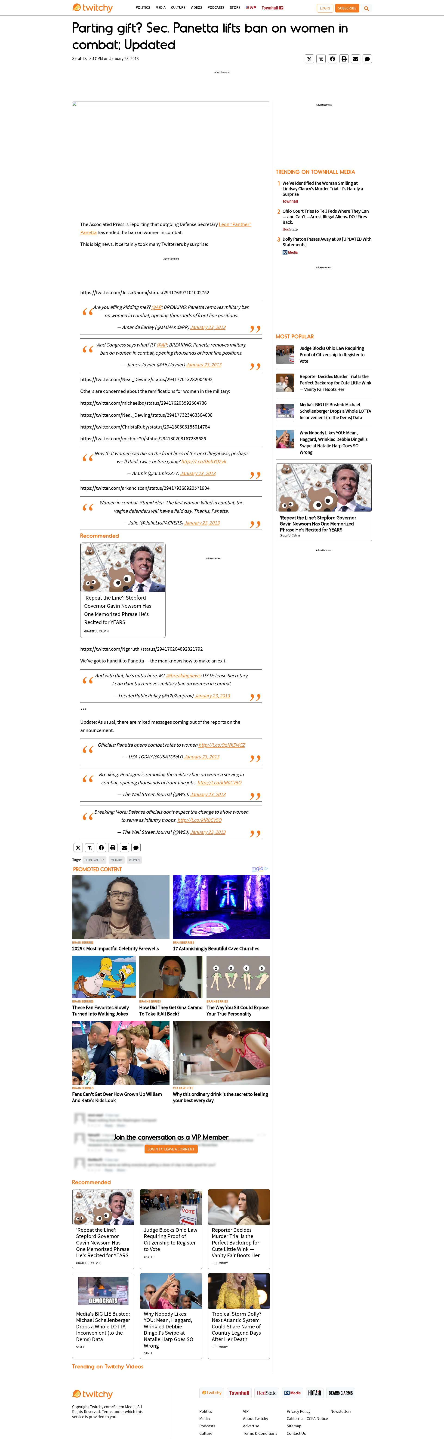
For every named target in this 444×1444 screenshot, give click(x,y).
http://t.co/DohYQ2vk (203, 462)
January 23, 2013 (207, 327)
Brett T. (149, 1257)
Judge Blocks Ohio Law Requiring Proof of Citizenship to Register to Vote (332, 355)
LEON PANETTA (94, 860)
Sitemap (294, 1426)
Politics (143, 8)
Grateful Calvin (96, 631)
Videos (196, 8)
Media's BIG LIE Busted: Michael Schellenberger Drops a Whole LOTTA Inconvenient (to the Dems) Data (103, 1327)
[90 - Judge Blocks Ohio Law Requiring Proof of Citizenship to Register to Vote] (285, 354)
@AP (156, 307)
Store (235, 8)
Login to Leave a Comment (171, 1149)
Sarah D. (79, 59)
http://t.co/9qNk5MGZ (221, 745)
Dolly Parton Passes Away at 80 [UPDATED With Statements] (327, 242)
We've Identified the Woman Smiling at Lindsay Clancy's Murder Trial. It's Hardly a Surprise (323, 189)
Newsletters (341, 1412)
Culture (178, 8)
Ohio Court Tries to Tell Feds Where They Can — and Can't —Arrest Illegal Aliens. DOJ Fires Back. (326, 217)
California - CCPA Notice (307, 1419)
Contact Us (296, 1434)
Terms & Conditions (260, 1434)
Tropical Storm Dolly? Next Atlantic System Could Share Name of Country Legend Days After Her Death (236, 1327)
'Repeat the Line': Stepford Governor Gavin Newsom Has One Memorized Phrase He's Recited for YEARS (102, 1243)
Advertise (251, 1426)
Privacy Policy (298, 1412)
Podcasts (216, 8)
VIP (246, 1412)
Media (161, 8)
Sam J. (80, 1347)
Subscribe (347, 8)
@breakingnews (183, 676)
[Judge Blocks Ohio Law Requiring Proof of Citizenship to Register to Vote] (171, 1207)
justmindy (220, 1263)
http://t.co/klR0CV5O (219, 783)
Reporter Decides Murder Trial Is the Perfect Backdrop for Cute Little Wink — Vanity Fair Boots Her (236, 1243)
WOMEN (134, 860)
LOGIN (325, 8)
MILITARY (117, 860)
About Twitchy (255, 1419)
